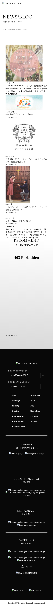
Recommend (18, 421)
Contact (34, 416)
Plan (32, 400)
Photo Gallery (19, 416)
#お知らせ (23, 232)
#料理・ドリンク (28, 235)
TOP (4, 29)
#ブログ (30, 232)
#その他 (34, 237)
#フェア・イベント (19, 229)
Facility (15, 405)
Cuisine (15, 411)
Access (33, 421)
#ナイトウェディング (22, 237)
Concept (16, 400)
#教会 (37, 235)
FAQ (32, 405)
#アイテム (31, 229)
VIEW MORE (11, 335)
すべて (8, 229)
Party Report (18, 426)
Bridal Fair (35, 395)
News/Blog (35, 411)
